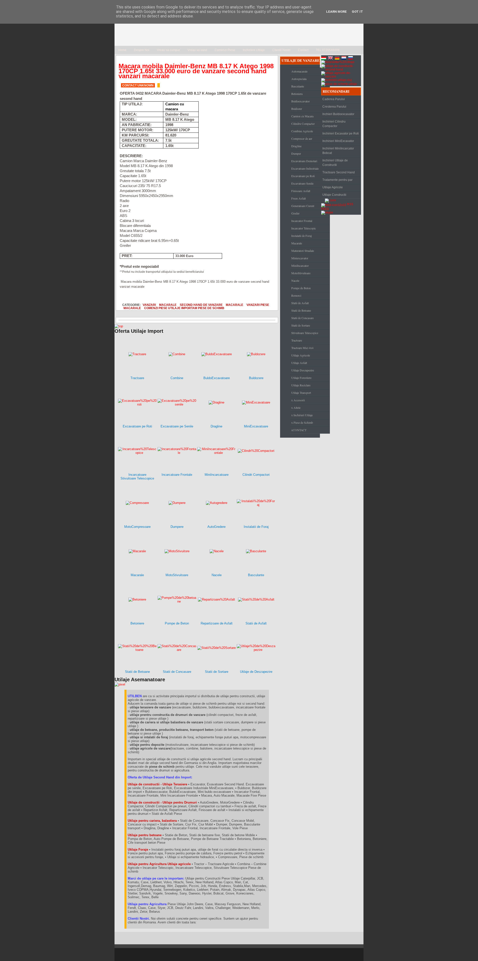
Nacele (295, 280)
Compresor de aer (301, 138)
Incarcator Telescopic (303, 228)
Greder (295, 213)
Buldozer (296, 109)
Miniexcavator (299, 258)
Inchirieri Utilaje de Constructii (335, 163)
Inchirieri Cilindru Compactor (334, 124)
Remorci (296, 295)
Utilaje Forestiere (301, 378)
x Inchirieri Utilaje (302, 415)
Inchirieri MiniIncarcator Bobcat (338, 151)
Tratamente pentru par (337, 180)
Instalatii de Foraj (301, 236)
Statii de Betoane (301, 310)
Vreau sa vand (197, 50)
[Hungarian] (324, 58)
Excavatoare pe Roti (303, 176)
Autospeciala (298, 79)
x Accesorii (298, 400)
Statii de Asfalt (300, 303)
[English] (331, 58)
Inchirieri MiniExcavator (338, 141)
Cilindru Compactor (303, 124)
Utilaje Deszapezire (302, 370)
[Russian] (351, 58)
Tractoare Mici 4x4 (302, 348)
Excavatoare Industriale (305, 168)
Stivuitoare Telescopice (304, 333)
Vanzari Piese (257, 304)
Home (122, 50)
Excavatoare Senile (302, 183)
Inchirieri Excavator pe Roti (340, 133)
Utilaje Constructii (334, 195)
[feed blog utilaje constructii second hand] (333, 204)
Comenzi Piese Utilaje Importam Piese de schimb (184, 308)
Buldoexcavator (300, 101)
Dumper (296, 153)
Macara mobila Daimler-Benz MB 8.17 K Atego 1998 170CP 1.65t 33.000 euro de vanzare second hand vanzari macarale (196, 71)
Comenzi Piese (225, 50)
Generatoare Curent (302, 206)
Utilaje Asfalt (299, 363)
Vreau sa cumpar (168, 50)
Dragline (296, 146)
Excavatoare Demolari (304, 161)
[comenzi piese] (119, 326)
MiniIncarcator (300, 266)
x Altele (295, 408)
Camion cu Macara (302, 116)
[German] (338, 58)
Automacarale (299, 71)
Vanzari (149, 304)
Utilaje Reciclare (300, 385)
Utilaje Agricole (300, 355)
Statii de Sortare (300, 325)
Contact (303, 50)
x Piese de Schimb (302, 422)
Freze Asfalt (298, 198)
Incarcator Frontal (301, 221)
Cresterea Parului (334, 106)
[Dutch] (344, 58)
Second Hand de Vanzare (201, 304)
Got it (357, 11)
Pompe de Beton (301, 288)
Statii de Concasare (302, 318)
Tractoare (296, 340)
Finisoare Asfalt (300, 191)
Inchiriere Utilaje (254, 50)
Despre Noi (141, 50)
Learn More (336, 11)
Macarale (168, 304)
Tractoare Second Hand (338, 172)
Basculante (297, 86)
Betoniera (296, 94)
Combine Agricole (302, 131)
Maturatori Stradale (302, 251)
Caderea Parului (333, 99)
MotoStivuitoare (300, 273)
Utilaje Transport (301, 393)
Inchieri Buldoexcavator (338, 114)
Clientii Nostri (281, 50)
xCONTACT (298, 430)
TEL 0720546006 (328, 50)
